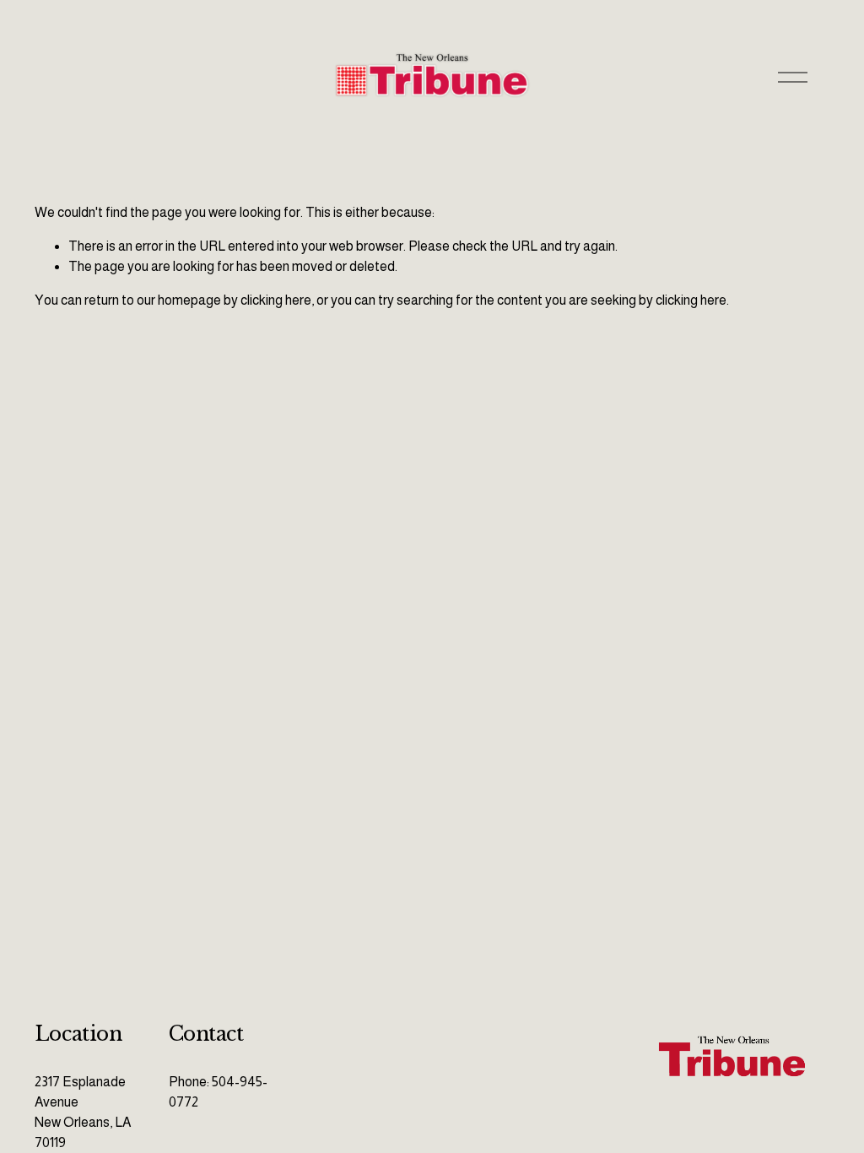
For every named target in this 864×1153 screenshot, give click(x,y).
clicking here (275, 300)
